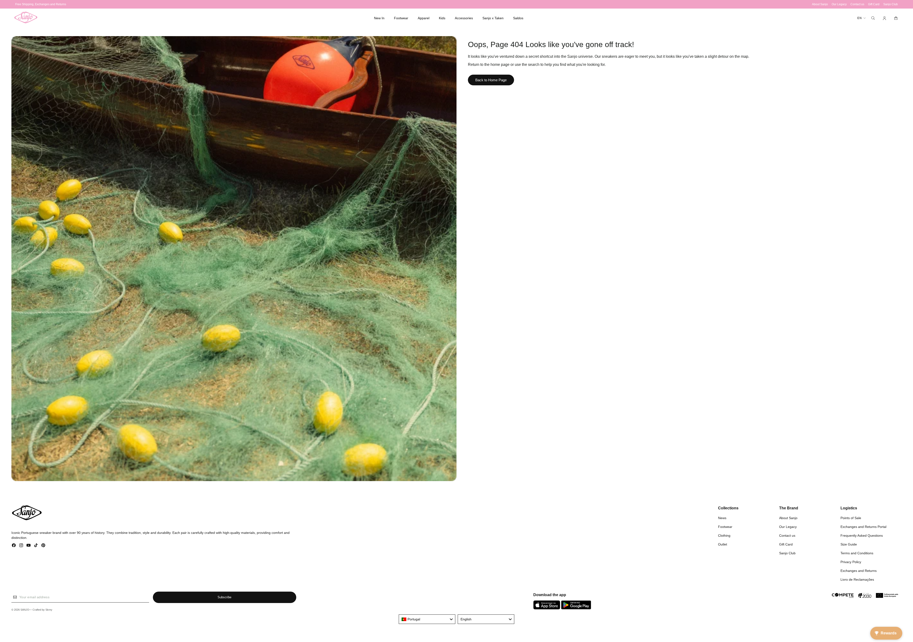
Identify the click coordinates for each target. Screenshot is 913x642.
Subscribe (224, 597)
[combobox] (427, 619)
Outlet (722, 544)
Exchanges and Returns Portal (863, 527)
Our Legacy (788, 527)
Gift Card (786, 544)
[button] (401, 18)
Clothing (724, 535)
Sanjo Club (787, 553)
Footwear (725, 527)
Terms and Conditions (856, 553)
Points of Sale (850, 518)
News (722, 518)
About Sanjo (788, 518)
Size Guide (848, 544)
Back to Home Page (491, 80)
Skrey (48, 609)
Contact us (787, 535)
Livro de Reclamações (857, 579)
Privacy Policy (850, 562)
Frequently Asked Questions (861, 535)
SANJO (24, 609)
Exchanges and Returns (858, 571)
